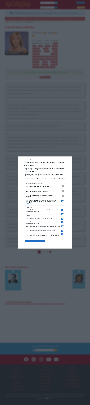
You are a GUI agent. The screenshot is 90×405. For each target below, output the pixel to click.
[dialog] (45, 202)
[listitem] (45, 183)
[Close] (69, 159)
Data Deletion (37, 245)
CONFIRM (34, 240)
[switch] (62, 186)
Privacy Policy (53, 245)
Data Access (45, 245)
